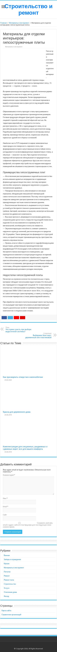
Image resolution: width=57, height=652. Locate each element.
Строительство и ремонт (28, 9)
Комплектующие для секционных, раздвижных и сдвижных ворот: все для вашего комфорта (25, 447)
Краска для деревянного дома (16, 412)
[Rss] (28, 645)
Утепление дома (10, 592)
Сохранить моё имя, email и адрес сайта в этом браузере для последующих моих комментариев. (28, 525)
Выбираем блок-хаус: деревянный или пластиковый (38, 335)
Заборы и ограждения (12, 559)
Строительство (10, 584)
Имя (5, 498)
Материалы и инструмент (19, 23)
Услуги (6, 588)
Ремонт (7, 576)
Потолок (7, 572)
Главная (3, 23)
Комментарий (9, 475)
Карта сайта (6, 611)
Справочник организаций (11, 615)
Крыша (6, 564)
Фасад (6, 596)
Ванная (7, 555)
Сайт (5, 515)
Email (5, 507)
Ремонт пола (9, 580)
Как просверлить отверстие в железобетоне (23, 377)
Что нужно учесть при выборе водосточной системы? (18, 330)
